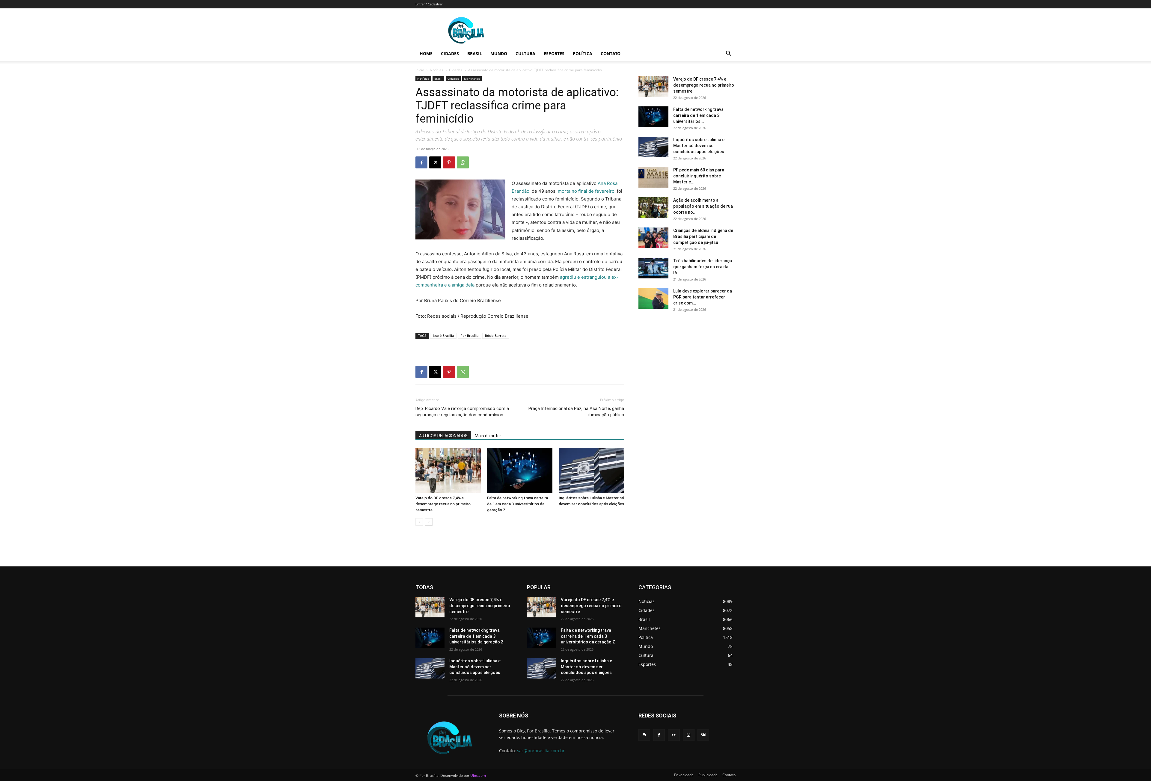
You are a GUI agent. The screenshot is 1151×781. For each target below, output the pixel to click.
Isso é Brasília (443, 335)
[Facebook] (421, 162)
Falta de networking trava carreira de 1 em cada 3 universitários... (698, 115)
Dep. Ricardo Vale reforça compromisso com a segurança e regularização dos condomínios (462, 411)
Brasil (474, 53)
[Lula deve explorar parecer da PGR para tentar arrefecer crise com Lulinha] (653, 298)
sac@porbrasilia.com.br (541, 750)
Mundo (498, 53)
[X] (435, 162)
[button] (728, 54)
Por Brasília (469, 335)
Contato (610, 53)
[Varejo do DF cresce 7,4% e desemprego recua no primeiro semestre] (448, 470)
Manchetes (472, 78)
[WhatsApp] (463, 162)
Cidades (450, 53)
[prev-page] (419, 522)
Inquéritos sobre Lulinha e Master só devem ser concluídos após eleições (698, 145)
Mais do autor (488, 435)
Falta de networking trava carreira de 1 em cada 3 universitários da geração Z (517, 504)
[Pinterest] (449, 162)
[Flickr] (674, 735)
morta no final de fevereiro (585, 191)
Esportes (554, 53)
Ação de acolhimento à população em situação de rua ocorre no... (703, 206)
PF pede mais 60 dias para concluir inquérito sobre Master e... (698, 176)
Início (419, 70)
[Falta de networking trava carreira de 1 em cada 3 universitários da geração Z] (519, 470)
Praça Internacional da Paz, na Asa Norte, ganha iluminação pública (576, 411)
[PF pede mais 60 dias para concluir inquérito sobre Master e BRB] (653, 177)
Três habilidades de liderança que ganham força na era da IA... (702, 266)
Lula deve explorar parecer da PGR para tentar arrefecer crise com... (702, 297)
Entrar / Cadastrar (428, 4)
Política (582, 53)
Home (426, 53)
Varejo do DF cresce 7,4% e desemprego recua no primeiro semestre (443, 504)
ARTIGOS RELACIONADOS (443, 435)
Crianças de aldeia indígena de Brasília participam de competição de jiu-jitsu (703, 236)
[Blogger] (644, 735)
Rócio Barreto (496, 335)
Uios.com (478, 775)
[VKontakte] (703, 735)
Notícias (436, 70)
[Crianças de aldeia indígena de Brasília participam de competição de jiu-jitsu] (653, 237)
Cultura (525, 53)
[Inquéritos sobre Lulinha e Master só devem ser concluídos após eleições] (591, 470)
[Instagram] (688, 735)
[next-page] (429, 522)
